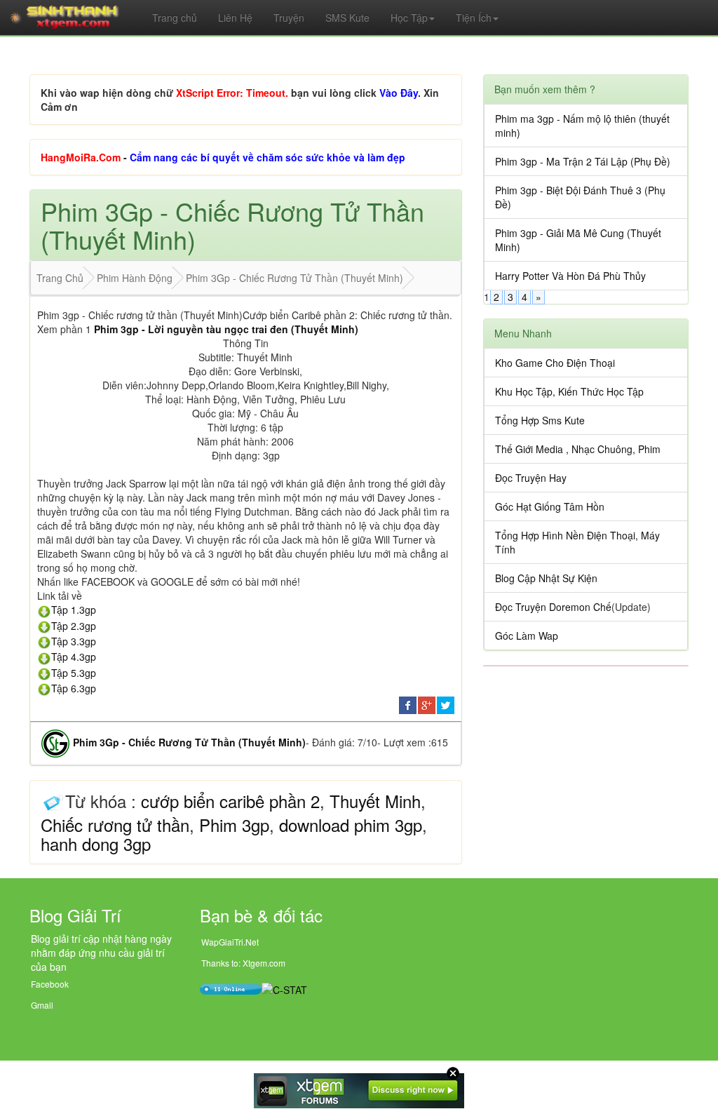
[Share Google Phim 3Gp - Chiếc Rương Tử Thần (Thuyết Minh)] (426, 704)
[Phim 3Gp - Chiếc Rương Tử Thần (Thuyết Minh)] (55, 742)
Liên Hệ (235, 18)
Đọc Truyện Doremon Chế (553, 607)
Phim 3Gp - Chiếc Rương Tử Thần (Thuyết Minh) (189, 742)
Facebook (50, 984)
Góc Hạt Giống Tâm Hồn (549, 506)
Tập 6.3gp (73, 688)
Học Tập (409, 18)
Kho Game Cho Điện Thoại (555, 363)
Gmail (42, 1005)
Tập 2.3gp (73, 626)
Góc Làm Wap (526, 635)
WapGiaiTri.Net (230, 942)
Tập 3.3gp (73, 641)
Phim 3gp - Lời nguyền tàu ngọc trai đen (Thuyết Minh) (226, 329)
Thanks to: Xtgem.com (243, 963)
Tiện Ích (474, 18)
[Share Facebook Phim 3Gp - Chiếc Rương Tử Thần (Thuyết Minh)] (407, 704)
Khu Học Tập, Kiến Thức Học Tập (569, 391)
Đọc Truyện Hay (531, 478)
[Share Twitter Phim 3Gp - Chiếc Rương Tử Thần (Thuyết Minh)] (445, 704)
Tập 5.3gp (73, 673)
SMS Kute (347, 18)
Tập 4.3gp (73, 657)
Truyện (288, 18)
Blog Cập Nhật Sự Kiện (546, 578)
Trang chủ (174, 18)
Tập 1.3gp (73, 610)
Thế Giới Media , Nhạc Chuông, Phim (578, 449)
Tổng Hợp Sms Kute (540, 420)
